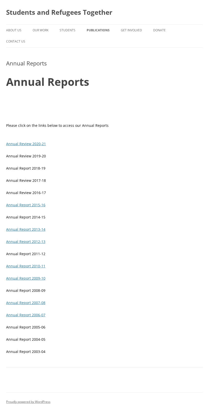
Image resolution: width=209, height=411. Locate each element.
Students (67, 30)
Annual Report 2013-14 (25, 229)
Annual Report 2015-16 (25, 204)
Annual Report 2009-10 (25, 278)
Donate (159, 30)
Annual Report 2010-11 (25, 266)
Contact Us (15, 41)
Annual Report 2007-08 (25, 302)
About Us (13, 30)
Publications (98, 30)
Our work (40, 30)
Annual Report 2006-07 (25, 314)
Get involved (131, 30)
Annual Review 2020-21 (26, 143)
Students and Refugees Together (59, 12)
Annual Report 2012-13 (25, 241)
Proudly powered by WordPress (28, 402)
